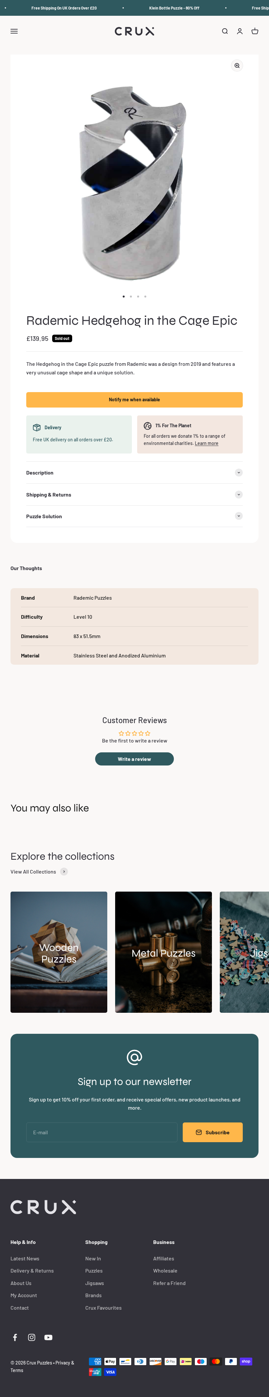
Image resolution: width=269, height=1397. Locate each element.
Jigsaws (94, 1283)
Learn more (206, 443)
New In (93, 1258)
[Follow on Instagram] (31, 1337)
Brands (93, 1295)
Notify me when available (134, 399)
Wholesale (165, 1270)
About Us (20, 1283)
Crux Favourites (103, 1307)
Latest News (24, 1258)
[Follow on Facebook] (14, 1337)
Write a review (134, 759)
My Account (23, 1295)
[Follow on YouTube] (48, 1337)
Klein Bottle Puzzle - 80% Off (168, 8)
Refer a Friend (169, 1283)
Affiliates (163, 1258)
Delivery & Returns (32, 1270)
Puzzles (94, 1270)
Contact (19, 1307)
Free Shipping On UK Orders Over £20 (58, 8)
